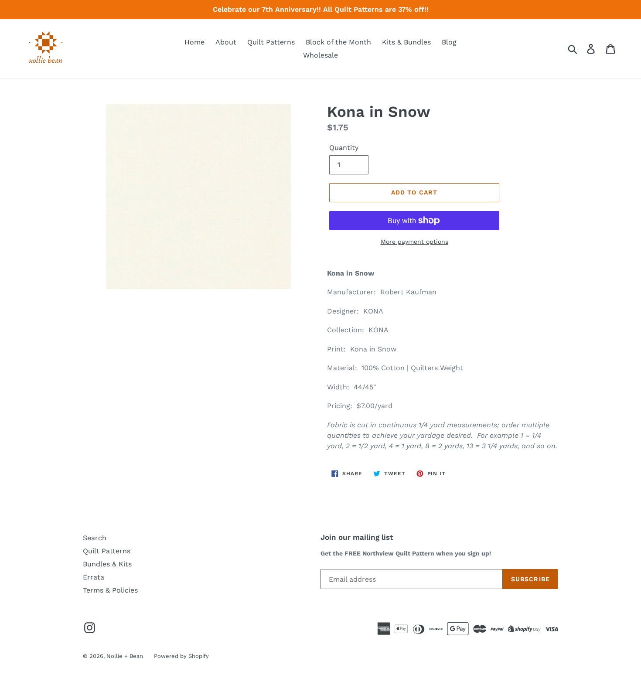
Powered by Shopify (181, 656)
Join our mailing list (356, 537)
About (225, 42)
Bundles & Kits (107, 564)
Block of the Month (338, 42)
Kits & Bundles (406, 42)
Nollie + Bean (124, 656)
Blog (449, 42)
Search (94, 538)
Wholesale (320, 55)
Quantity (343, 147)
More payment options (414, 241)
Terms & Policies (110, 590)
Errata (93, 577)
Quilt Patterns (271, 42)
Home (194, 42)
